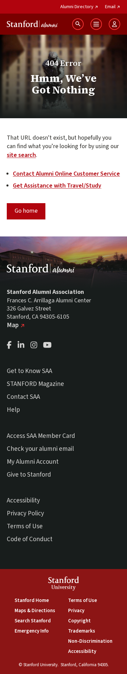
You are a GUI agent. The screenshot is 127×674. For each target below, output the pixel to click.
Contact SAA (23, 397)
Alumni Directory (79, 6)
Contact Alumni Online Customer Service (66, 174)
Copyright (79, 620)
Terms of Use (25, 526)
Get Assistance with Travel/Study (57, 185)
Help (13, 409)
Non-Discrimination (90, 641)
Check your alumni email (40, 449)
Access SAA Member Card (41, 436)
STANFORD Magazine (35, 384)
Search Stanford (33, 620)
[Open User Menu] (114, 24)
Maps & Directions (35, 610)
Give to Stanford (29, 474)
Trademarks (81, 631)
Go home (26, 211)
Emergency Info (32, 631)
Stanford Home (32, 600)
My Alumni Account (33, 461)
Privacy (76, 610)
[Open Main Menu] (96, 24)
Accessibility (23, 500)
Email (112, 6)
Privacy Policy (25, 513)
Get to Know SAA (29, 371)
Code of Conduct (29, 539)
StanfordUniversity (63, 584)
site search (21, 155)
